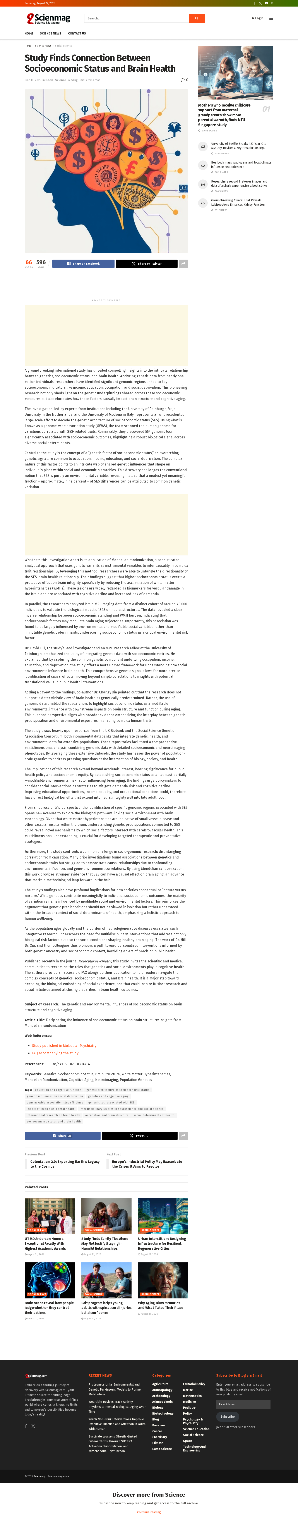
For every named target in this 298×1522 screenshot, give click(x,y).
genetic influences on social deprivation (55, 1096)
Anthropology (162, 1390)
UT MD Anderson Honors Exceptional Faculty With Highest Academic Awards (45, 1244)
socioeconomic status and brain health (54, 1121)
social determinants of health (154, 1115)
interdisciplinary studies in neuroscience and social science (122, 1108)
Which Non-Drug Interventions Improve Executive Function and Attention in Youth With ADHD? (117, 1424)
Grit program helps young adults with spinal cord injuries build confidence (106, 1308)
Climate (157, 1443)
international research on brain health (53, 1115)
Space (187, 1441)
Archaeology (161, 1396)
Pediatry (189, 1408)
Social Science (63, 45)
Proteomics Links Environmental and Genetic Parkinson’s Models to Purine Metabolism (115, 1389)
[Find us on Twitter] (260, 3)
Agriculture (160, 1384)
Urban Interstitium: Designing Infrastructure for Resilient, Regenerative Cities (162, 1244)
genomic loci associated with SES (111, 1102)
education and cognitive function (58, 1089)
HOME (29, 33)
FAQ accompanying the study (55, 1053)
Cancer (157, 1431)
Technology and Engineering (194, 1448)
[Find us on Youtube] (266, 3)
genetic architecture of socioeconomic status (117, 1089)
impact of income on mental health (51, 1108)
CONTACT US (77, 33)
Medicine (189, 1402)
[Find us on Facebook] (255, 3)
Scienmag (39, 1476)
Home (28, 45)
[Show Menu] (271, 18)
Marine (188, 1390)
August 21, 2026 (35, 1254)
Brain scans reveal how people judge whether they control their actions (49, 1308)
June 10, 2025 (33, 80)
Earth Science (162, 1449)
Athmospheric (162, 1402)
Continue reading (149, 1512)
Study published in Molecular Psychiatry (64, 1046)
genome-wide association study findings (55, 1102)
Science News (43, 45)
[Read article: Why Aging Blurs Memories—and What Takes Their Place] (163, 1280)
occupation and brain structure (106, 1115)
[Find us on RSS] (272, 3)
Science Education (196, 1429)
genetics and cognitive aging (108, 1096)
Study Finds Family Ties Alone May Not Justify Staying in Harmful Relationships (104, 1244)
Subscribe (228, 1417)
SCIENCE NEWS (50, 33)
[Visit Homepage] (48, 18)
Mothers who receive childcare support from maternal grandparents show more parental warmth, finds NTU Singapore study (224, 115)
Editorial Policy (194, 1384)
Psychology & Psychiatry (193, 1421)
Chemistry (159, 1437)
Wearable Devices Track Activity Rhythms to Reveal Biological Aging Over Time (117, 1406)
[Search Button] (197, 18)
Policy (187, 1413)
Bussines (159, 1425)
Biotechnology (162, 1413)
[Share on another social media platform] (183, 264)
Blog (155, 1419)
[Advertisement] (106, 285)
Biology (157, 1408)
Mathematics (192, 1396)
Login (259, 18)
